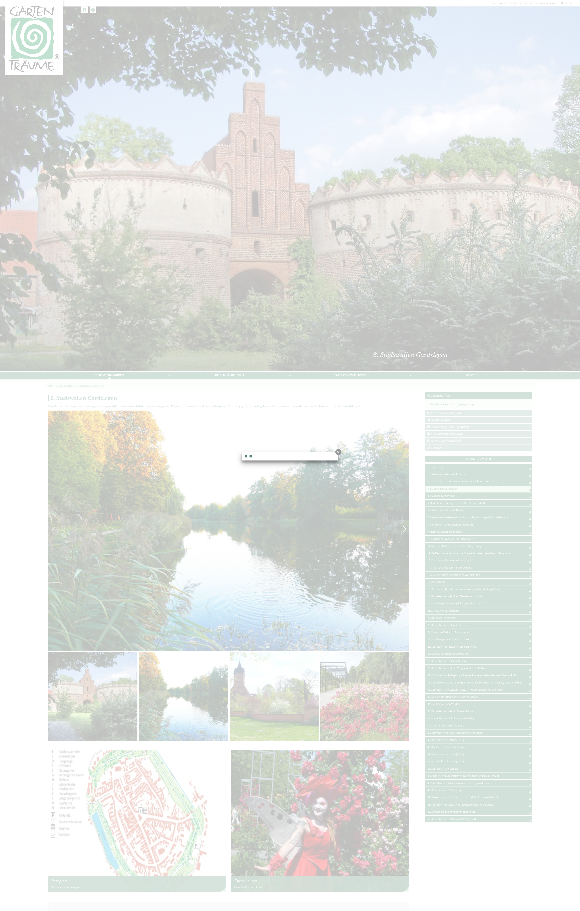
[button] (338, 452)
